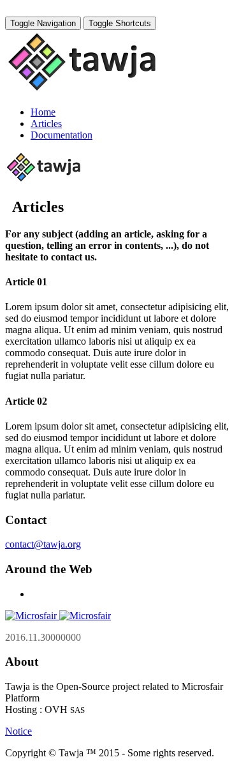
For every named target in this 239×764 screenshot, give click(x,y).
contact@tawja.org (43, 544)
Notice (18, 731)
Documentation (61, 135)
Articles (46, 123)
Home (43, 112)
